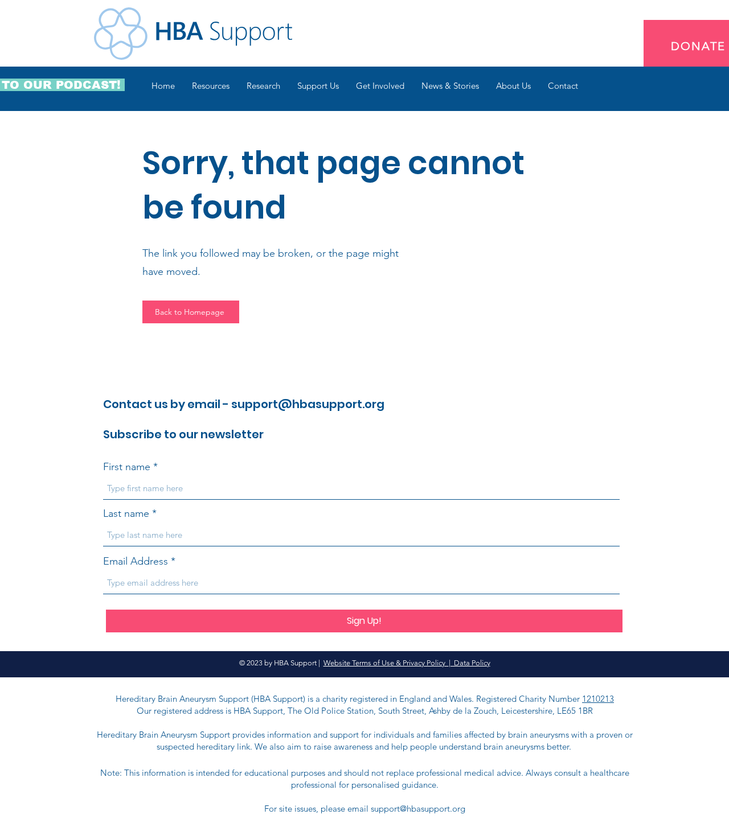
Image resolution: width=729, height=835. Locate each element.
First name (126, 467)
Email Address (135, 561)
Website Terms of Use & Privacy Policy (386, 663)
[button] (210, 86)
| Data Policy (469, 663)
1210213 (598, 698)
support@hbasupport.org (307, 404)
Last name (126, 513)
